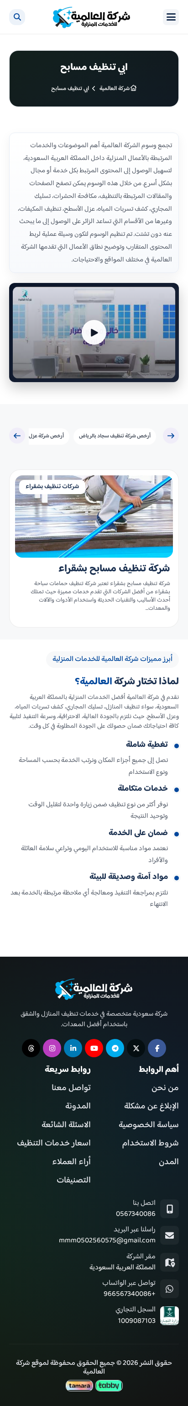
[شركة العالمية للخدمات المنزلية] (92, 16)
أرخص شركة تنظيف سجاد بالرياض (115, 436)
